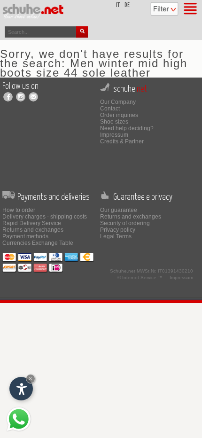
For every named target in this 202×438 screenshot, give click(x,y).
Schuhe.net (122, 271)
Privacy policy (117, 230)
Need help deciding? (127, 128)
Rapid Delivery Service (31, 223)
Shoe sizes (114, 121)
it (118, 5)
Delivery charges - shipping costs (44, 216)
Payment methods (25, 236)
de (127, 5)
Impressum (114, 135)
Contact (110, 108)
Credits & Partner (122, 141)
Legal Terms (116, 236)
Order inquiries (119, 115)
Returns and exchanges (32, 230)
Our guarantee (118, 210)
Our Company (118, 102)
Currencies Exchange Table (37, 243)
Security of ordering (125, 223)
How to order (18, 210)
